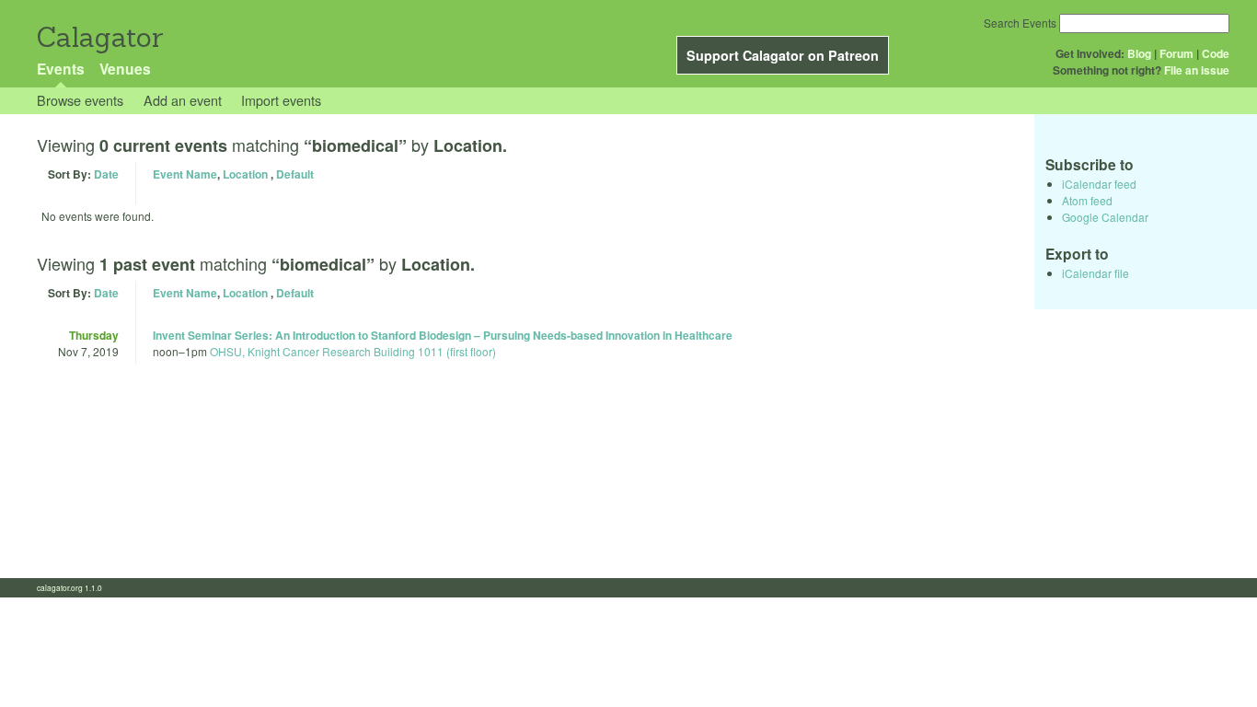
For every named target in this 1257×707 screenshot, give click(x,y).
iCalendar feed (1099, 183)
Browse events (80, 100)
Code (1215, 53)
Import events (281, 100)
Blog (1139, 53)
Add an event (183, 100)
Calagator (99, 37)
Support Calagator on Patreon (782, 55)
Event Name (185, 174)
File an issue (1196, 70)
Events (61, 68)
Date (106, 174)
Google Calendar (1105, 217)
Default (295, 174)
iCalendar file (1095, 273)
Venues (125, 68)
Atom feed (1087, 200)
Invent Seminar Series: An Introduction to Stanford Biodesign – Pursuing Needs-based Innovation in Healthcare (442, 335)
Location (245, 174)
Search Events (1020, 22)
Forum (1176, 53)
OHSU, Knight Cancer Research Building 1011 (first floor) (353, 351)
